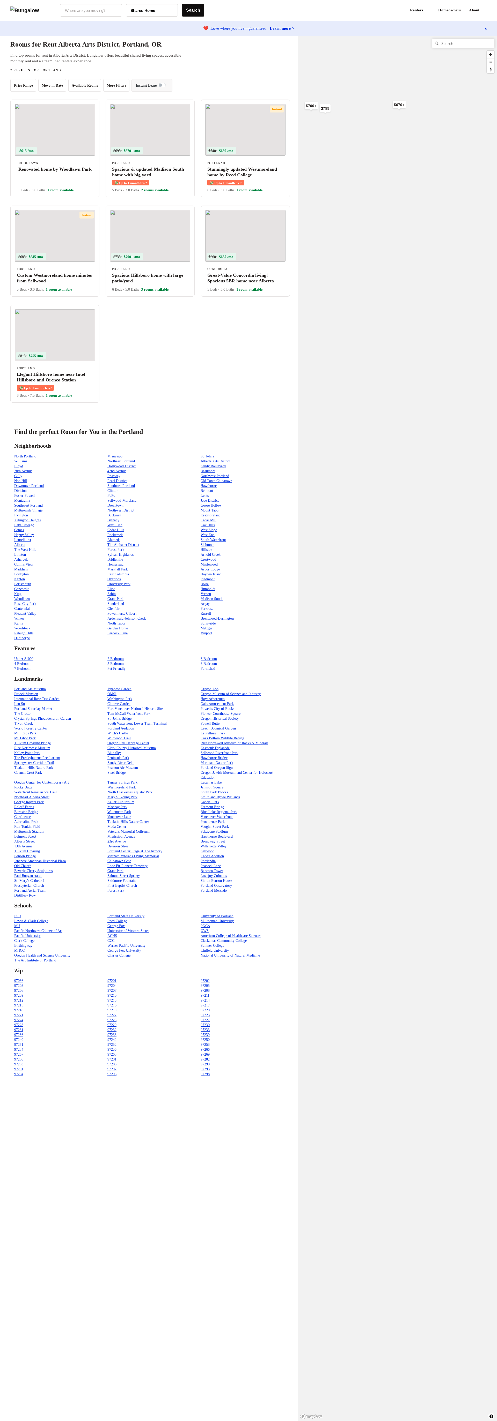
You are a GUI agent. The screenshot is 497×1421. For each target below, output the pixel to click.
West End (208, 535)
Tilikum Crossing (27, 851)
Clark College (24, 941)
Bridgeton (21, 574)
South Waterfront (213, 540)
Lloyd (18, 466)
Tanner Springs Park (122, 782)
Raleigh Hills (23, 633)
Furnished (208, 669)
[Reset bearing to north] (490, 69)
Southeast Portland (121, 486)
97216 (111, 1005)
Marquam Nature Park (217, 763)
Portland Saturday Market (33, 709)
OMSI (111, 694)
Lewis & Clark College (31, 921)
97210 (111, 995)
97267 (18, 1054)
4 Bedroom (22, 664)
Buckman (114, 515)
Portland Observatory (216, 886)
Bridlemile (115, 559)
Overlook (114, 579)
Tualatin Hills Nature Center (128, 822)
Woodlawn (22, 599)
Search (193, 10)
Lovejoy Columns (214, 876)
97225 (111, 1020)
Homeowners (449, 10)
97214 (205, 1000)
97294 (18, 1074)
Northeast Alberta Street (31, 797)
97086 (18, 981)
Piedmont (208, 579)
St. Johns (207, 456)
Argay (205, 604)
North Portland (25, 456)
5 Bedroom (115, 664)
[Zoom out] (490, 62)
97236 (18, 1035)
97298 (205, 1074)
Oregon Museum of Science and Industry (231, 694)
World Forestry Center (30, 728)
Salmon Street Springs (123, 876)
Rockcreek (115, 535)
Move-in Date (52, 85)
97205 (205, 986)
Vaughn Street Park (215, 827)
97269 (205, 1054)
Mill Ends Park (25, 733)
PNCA (205, 926)
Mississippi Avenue (121, 836)
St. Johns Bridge (119, 718)
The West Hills (25, 550)
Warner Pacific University (126, 946)
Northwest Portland (215, 476)
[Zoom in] (490, 54)
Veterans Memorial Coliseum (128, 831)
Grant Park (115, 599)
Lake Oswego (24, 525)
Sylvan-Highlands (120, 555)
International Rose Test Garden (37, 699)
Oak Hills (208, 525)
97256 (111, 1049)
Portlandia (208, 861)
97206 (18, 991)
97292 (111, 1069)
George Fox (116, 926)
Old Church (22, 866)
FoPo (111, 496)
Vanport (206, 633)
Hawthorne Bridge (214, 758)
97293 (205, 1069)
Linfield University (215, 950)
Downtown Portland (29, 486)
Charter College (118, 955)
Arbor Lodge (210, 569)
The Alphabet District (123, 545)
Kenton (19, 579)
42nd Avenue (116, 471)
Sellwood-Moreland (121, 500)
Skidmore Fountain (121, 881)
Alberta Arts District (215, 461)
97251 (18, 1045)
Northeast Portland (121, 461)
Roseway (113, 476)
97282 (205, 1059)
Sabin (111, 594)
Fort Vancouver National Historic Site (135, 709)
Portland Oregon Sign (217, 768)
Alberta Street (24, 841)
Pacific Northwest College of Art (38, 931)
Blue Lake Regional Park (219, 812)
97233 (205, 1030)
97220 (205, 1010)
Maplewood (209, 564)
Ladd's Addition (212, 856)
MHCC (19, 950)
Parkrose (207, 609)
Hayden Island (211, 574)
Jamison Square (212, 787)
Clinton (112, 491)
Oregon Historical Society (220, 718)
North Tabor (116, 623)
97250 (205, 1040)
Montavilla (22, 500)
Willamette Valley (213, 846)
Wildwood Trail (119, 738)
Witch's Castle (117, 733)
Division (20, 491)
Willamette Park (119, 812)
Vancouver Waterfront (217, 817)
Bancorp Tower (212, 871)
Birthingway (23, 946)
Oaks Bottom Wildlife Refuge (222, 738)
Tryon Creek (23, 723)
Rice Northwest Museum (32, 748)
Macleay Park (117, 807)
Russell (206, 613)
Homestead (115, 564)
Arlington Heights (27, 520)
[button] (487, 10)
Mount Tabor (210, 510)
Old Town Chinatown (216, 481)
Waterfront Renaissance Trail (35, 792)
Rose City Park (25, 604)
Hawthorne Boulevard (217, 836)
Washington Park (119, 699)
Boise (205, 584)
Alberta (19, 545)
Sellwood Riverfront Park (219, 753)
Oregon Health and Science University (42, 955)
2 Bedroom (115, 659)
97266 (205, 1049)
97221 (18, 1015)
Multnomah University (217, 921)
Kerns (18, 623)
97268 (111, 1054)
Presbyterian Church (29, 886)
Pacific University (27, 936)
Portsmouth (22, 584)
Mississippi (115, 456)
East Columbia (118, 574)
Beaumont (208, 471)
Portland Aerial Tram (30, 890)
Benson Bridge (25, 856)
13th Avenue (23, 846)
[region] (355, 118)
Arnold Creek (211, 555)
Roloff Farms (24, 807)
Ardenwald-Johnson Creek (126, 618)
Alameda (113, 540)
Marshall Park (117, 569)
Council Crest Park (28, 773)
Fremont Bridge (212, 807)
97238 (111, 1035)
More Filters (116, 85)
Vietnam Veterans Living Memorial (133, 856)
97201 (111, 981)
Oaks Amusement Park (217, 704)
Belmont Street (25, 836)
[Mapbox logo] (311, 1416)
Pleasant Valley (25, 613)
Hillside (206, 550)
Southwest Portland (28, 505)
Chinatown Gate (119, 861)
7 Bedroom (22, 669)
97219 (111, 1010)
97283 (18, 1064)
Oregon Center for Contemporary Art (41, 782)
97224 (18, 1020)
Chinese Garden (118, 704)
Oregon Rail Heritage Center (128, 743)
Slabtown (207, 545)
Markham (21, 569)
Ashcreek (21, 559)
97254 (18, 1049)
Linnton (20, 555)
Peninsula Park (118, 758)
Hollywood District (121, 466)
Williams (20, 461)
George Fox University (124, 950)
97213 (111, 1000)
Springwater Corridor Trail (34, 763)
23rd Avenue (116, 841)
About (474, 10)
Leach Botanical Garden (218, 728)
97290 (205, 1064)
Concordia (21, 589)
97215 (18, 1005)
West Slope (209, 530)
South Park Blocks (214, 792)
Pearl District (117, 481)
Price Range (23, 85)
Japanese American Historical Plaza (40, 861)
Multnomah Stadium (29, 831)
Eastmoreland (211, 515)
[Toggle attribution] (491, 1416)
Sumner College (212, 946)
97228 (18, 1025)
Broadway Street (213, 841)
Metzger (207, 628)
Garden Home (117, 628)
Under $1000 (23, 659)
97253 (205, 1045)
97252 (111, 1045)
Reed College (117, 921)
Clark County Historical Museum (131, 748)
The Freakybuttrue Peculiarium (37, 758)
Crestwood (208, 559)
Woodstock (22, 628)
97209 (18, 995)
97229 (111, 1025)
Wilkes (19, 618)
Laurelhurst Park (213, 733)
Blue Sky (114, 753)
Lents (205, 496)
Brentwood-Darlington (217, 618)
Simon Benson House (216, 881)
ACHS (112, 936)
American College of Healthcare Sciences (231, 936)
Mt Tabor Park (25, 738)
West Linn (114, 525)
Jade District (210, 500)
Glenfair (113, 609)
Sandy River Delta (120, 763)
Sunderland (115, 604)
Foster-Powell (24, 496)
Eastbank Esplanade (215, 748)
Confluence (22, 817)
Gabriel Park (210, 802)
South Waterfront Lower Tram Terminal (137, 723)
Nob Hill (20, 481)
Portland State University (125, 916)
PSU (17, 916)
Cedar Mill (208, 520)
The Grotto (22, 714)
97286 (111, 1064)
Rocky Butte (23, 787)
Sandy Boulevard (213, 466)
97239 (205, 1035)
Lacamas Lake (211, 782)
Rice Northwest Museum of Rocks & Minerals (234, 743)
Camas (19, 530)
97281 (111, 1059)
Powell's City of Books (217, 709)
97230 (205, 1025)
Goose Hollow (211, 505)
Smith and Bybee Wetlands (220, 797)
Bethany (113, 520)
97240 (18, 1040)
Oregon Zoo (209, 689)
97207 (111, 991)
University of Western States (128, 931)
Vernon (206, 594)
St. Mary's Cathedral (29, 881)
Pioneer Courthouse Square (220, 714)
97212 (18, 1000)
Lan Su (19, 704)
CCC (110, 941)
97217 (205, 1005)
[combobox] (91, 10)
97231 (18, 1030)
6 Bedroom (209, 664)
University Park (118, 584)
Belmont (207, 491)
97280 (18, 1059)
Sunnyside (208, 623)
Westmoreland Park (121, 787)
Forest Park (115, 550)
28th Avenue (23, 471)
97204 (111, 986)
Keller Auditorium (120, 802)
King (17, 594)
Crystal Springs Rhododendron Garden (42, 718)
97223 (205, 1015)
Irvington (21, 515)
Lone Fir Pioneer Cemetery (127, 866)
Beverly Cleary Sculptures (33, 871)
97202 (205, 981)
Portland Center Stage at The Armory (134, 851)
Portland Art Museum (30, 689)
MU (17, 926)
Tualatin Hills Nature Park (33, 768)
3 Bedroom (209, 659)
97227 (205, 1020)
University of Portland (217, 916)
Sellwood (207, 851)
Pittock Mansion (26, 694)
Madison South (212, 599)
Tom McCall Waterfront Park (128, 714)
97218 (18, 1010)
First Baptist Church (122, 886)
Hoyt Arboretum (213, 699)
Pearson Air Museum (122, 768)
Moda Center (116, 827)
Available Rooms (85, 85)
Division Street (118, 846)
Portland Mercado (214, 890)
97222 (111, 1015)
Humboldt (208, 589)
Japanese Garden (119, 689)
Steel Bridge (116, 773)
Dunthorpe (22, 638)
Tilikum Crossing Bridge (32, 743)
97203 (18, 986)
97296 (111, 1074)
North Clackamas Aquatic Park (129, 792)
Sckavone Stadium (214, 831)
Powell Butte (210, 723)
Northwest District (120, 510)
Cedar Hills (115, 530)
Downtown (115, 505)
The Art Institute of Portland (35, 960)
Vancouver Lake (119, 817)
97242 (111, 1040)
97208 (205, 991)
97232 (111, 1030)
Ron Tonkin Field (27, 827)
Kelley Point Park (27, 753)
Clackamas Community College (224, 941)
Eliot (111, 589)
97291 (18, 1069)
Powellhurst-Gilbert (121, 613)
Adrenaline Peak (26, 822)
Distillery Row (25, 895)
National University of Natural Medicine (230, 955)
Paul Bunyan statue (28, 876)
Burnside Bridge (26, 812)
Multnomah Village (28, 510)
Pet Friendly (116, 669)
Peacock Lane (117, 633)
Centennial (22, 609)
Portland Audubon (120, 728)
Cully (18, 476)
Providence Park (213, 822)
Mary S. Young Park (122, 797)
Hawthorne (209, 486)
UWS (205, 931)
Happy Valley (24, 535)
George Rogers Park (29, 802)
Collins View (23, 564)
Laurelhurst (22, 540)
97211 (205, 995)
